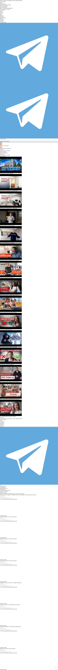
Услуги (1, 2)
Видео (1, 14)
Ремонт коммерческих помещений (6, 8)
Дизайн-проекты (3, 17)
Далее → (2, 417)
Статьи (1, 13)
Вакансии (1, 15)
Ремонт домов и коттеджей (5, 9)
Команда (1, 12)
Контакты (1, 21)
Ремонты (1, 18)
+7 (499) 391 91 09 (3, 22)
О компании (2, 10)
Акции (1, 11)
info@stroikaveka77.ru (4, 488)
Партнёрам (2, 20)
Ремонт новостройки (4, 5)
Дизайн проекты (3, 3)
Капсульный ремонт (3, 7)
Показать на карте (3, 492)
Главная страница (3, 141)
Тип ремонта (2, 153)
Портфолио (2, 16)
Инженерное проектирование (5, 4)
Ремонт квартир (3, 1)
